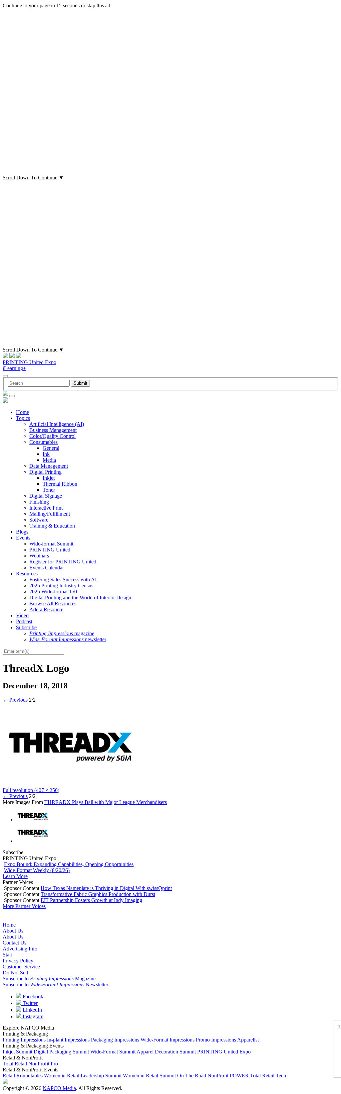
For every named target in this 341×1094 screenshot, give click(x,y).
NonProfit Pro (43, 1063)
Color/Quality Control (52, 436)
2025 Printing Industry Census (61, 585)
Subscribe (26, 627)
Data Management (48, 466)
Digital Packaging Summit (61, 1051)
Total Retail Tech (268, 1075)
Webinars (39, 555)
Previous (15, 700)
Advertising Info (20, 948)
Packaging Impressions (115, 1040)
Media (49, 460)
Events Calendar (46, 567)
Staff (8, 954)
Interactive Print (46, 508)
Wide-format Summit (51, 544)
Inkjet (49, 478)
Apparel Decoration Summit (166, 1051)
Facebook (32, 996)
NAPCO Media (59, 1088)
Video (22, 615)
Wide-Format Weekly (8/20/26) (37, 870)
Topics (23, 418)
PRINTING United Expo (29, 362)
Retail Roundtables (23, 1075)
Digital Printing (45, 472)
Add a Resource (46, 609)
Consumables (43, 442)
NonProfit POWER (228, 1075)
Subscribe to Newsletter (55, 984)
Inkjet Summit (17, 1051)
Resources (27, 573)
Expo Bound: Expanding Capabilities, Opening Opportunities (69, 864)
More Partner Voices (24, 906)
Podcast (24, 621)
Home (22, 412)
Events (23, 538)
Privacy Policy (18, 960)
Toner (49, 490)
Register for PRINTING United (62, 561)
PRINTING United (49, 549)
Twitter (29, 1003)
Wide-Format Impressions (167, 1040)
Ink (46, 454)
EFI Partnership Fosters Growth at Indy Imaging (91, 900)
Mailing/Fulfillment (49, 514)
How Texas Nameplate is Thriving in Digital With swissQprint (106, 888)
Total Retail (15, 1063)
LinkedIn (31, 1010)
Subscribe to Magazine (49, 978)
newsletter (67, 639)
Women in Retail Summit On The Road (164, 1075)
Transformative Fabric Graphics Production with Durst (98, 894)
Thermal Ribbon (60, 484)
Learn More (15, 876)
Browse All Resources (52, 603)
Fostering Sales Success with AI (63, 579)
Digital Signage (45, 496)
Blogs (22, 532)
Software (38, 520)
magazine (61, 633)
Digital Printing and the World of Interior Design (80, 597)
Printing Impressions (24, 1040)
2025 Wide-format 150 (53, 591)
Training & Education (52, 526)
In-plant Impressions (68, 1040)
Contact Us (14, 942)
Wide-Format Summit (113, 1051)
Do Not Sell (15, 972)
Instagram (32, 1016)
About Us (13, 931)
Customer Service (21, 966)
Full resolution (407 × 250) (31, 790)
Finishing (39, 502)
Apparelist (248, 1040)
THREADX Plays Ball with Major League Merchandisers (105, 802)
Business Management (53, 430)
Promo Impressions (216, 1040)
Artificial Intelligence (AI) (56, 424)
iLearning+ (14, 368)
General (51, 448)
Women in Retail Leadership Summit (83, 1075)
